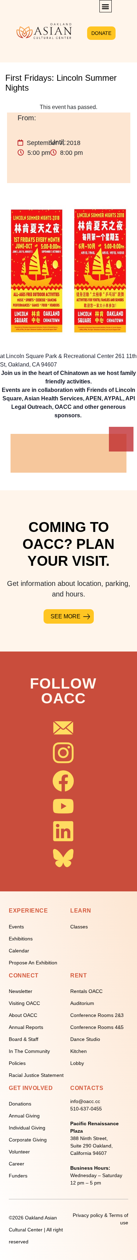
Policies (17, 1063)
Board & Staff (23, 1039)
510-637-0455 (86, 1108)
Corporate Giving (28, 1140)
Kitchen (78, 1051)
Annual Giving (24, 1116)
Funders (18, 1176)
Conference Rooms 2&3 (97, 1015)
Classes (79, 926)
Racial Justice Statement (36, 1075)
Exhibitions (21, 938)
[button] (105, 6)
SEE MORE (65, 616)
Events (16, 926)
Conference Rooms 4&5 (97, 1027)
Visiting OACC (24, 1003)
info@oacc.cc (85, 1101)
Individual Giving (27, 1128)
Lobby (77, 1063)
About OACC (23, 1015)
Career (16, 1164)
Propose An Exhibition (33, 962)
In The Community (29, 1051)
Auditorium (82, 1003)
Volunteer (19, 1152)
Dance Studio (85, 1039)
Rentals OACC (86, 991)
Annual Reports (26, 1027)
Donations (20, 1104)
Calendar (19, 950)
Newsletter (20, 991)
